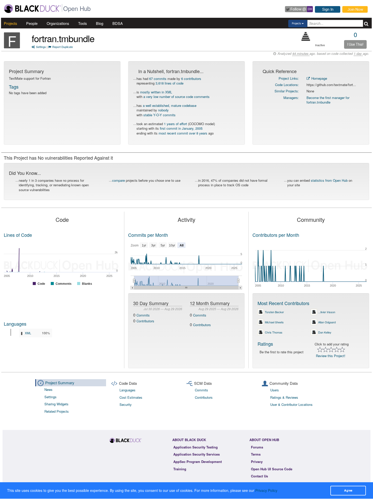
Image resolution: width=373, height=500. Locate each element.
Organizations (58, 23)
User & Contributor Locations (291, 404)
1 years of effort (175, 123)
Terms (256, 454)
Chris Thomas (273, 332)
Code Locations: (287, 84)
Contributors (145, 321)
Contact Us (259, 476)
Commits (143, 315)
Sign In (327, 9)
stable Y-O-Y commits (159, 114)
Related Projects (56, 411)
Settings (41, 47)
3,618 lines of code (169, 83)
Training (179, 468)
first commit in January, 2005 (181, 128)
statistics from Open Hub (329, 180)
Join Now (355, 9)
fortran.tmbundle (63, 38)
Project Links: (289, 78)
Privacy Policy (266, 490)
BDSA (117, 23)
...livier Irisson (326, 312)
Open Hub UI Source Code (271, 468)
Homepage (318, 78)
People (32, 23)
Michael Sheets (274, 322)
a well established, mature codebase (169, 105)
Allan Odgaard (327, 322)
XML (28, 333)
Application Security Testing (195, 447)
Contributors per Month (275, 234)
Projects (10, 23)
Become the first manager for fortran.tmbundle (328, 100)
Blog (99, 23)
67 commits (157, 78)
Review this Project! (330, 355)
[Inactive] (305, 36)
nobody (163, 110)
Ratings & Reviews (284, 397)
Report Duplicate (62, 47)
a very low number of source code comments (176, 96)
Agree (348, 490)
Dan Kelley (324, 332)
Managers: (291, 97)
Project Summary (59, 382)
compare (118, 180)
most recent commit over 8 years (183, 133)
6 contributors (191, 78)
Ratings (265, 343)
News (48, 389)
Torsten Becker (274, 312)
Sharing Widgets (56, 404)
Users (274, 390)
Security (126, 404)
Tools (82, 23)
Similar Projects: (287, 91)
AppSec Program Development (197, 461)
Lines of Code (18, 234)
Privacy (257, 461)
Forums (257, 447)
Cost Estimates (131, 397)
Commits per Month (148, 234)
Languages (15, 323)
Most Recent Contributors (283, 303)
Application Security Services (196, 454)
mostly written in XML (156, 92)
